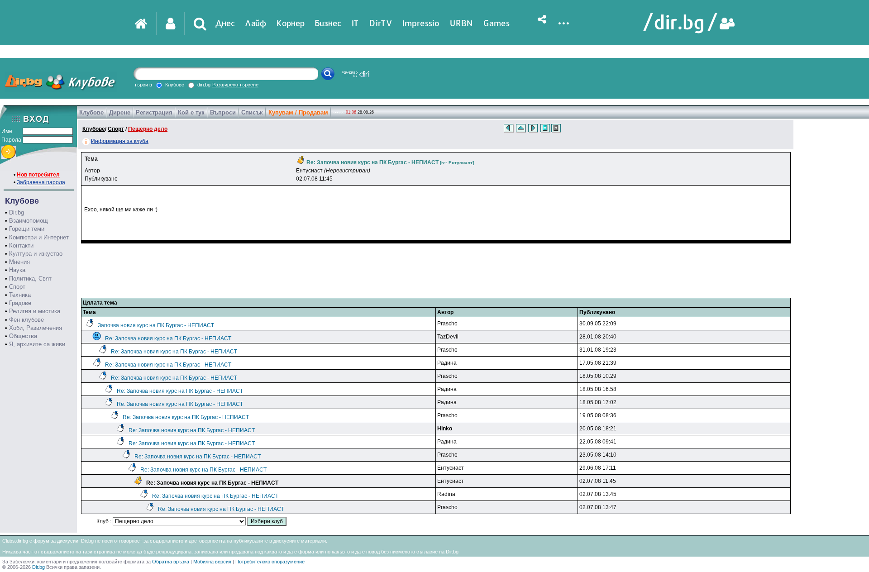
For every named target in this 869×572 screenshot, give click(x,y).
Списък (252, 112)
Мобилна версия (212, 561)
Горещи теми (26, 228)
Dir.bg (16, 212)
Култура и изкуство (35, 253)
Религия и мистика (34, 311)
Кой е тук (191, 112)
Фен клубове (26, 319)
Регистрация (154, 112)
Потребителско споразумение (270, 561)
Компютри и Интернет (39, 237)
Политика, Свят (30, 278)
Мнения (19, 261)
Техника (20, 294)
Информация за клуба (119, 141)
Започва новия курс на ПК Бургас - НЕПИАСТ (156, 325)
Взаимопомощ (28, 220)
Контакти (21, 245)
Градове (20, 303)
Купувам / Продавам (298, 112)
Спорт (17, 286)
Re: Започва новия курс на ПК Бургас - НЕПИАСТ (168, 338)
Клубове (91, 112)
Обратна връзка (170, 561)
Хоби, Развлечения (35, 327)
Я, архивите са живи (37, 344)
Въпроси (223, 112)
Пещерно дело (147, 129)
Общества (23, 336)
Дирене (119, 112)
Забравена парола (41, 182)
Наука (17, 270)
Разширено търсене (235, 84)
